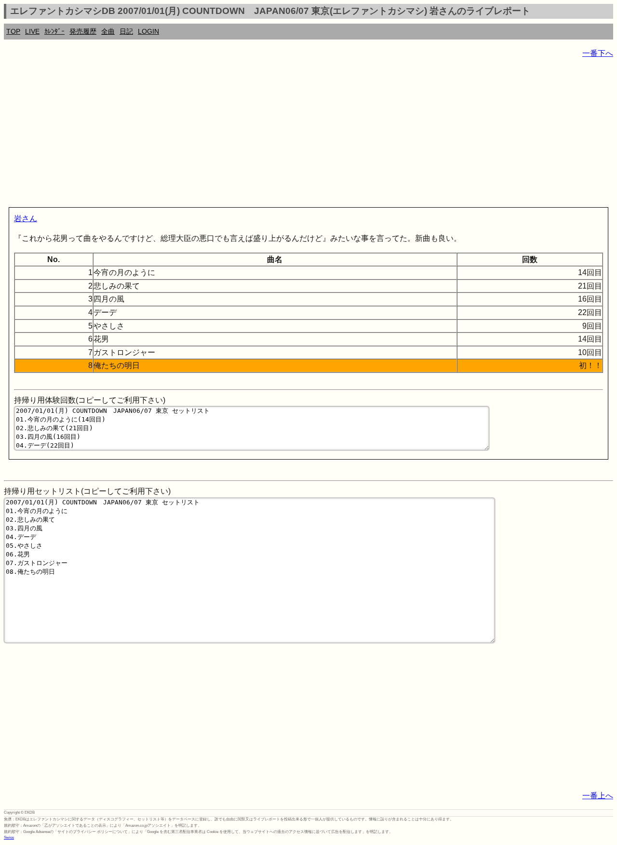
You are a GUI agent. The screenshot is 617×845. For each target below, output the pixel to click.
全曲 (108, 31)
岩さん (25, 218)
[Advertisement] (293, 134)
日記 (126, 31)
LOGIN (148, 31)
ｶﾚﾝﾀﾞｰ (54, 31)
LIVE (32, 31)
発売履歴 (82, 31)
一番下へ (597, 53)
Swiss (9, 837)
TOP (13, 31)
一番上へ (597, 796)
